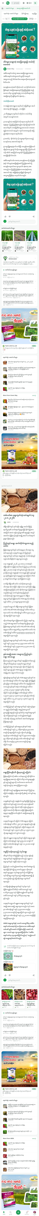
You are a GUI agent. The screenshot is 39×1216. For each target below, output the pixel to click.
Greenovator (19, 69)
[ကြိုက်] (5, 216)
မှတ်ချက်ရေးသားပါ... (14, 221)
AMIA (9, 522)
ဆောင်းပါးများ (10, 8)
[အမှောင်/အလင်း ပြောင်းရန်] (23, 3)
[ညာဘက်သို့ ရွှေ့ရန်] (34, 18)
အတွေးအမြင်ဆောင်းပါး (23, 8)
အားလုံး (34, 395)
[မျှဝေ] (33, 216)
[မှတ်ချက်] (10, 216)
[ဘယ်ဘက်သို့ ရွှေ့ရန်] (4, 18)
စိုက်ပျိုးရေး (25, 13)
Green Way (10, 68)
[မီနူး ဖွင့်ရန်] (3, 3)
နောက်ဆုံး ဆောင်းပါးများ (11, 13)
